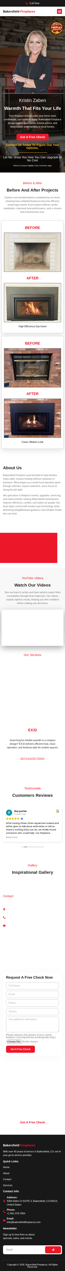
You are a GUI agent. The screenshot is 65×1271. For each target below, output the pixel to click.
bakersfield (19, 1145)
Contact (7, 1179)
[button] (59, 11)
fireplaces (19, 11)
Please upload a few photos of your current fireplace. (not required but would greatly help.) (31, 1036)
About (6, 1173)
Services (7, 1185)
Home (6, 1167)
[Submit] (53, 1249)
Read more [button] (11, 837)
